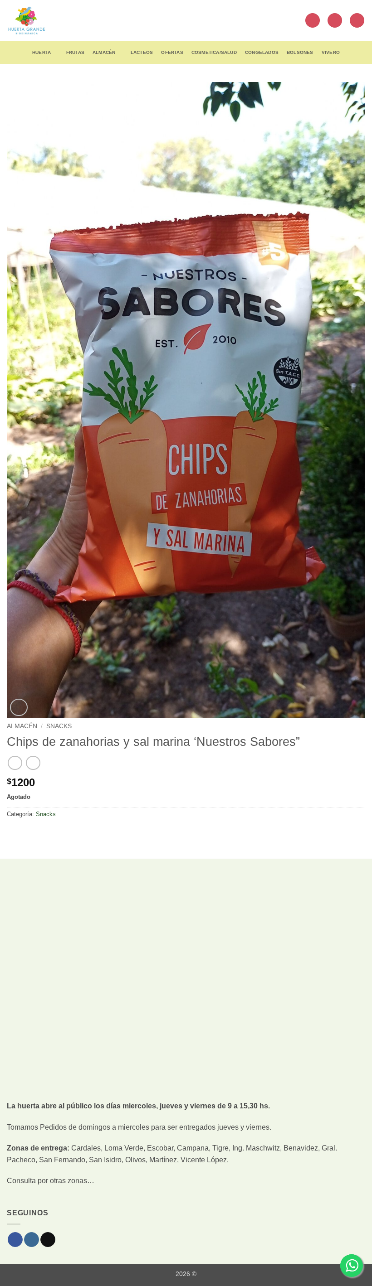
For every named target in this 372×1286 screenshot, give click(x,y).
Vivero (331, 52)
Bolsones (300, 52)
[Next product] (15, 763)
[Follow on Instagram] (31, 1239)
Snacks (59, 726)
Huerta (41, 52)
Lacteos (142, 52)
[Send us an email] (47, 1239)
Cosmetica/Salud (214, 52)
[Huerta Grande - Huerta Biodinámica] (26, 20)
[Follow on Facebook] (15, 1239)
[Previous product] (33, 763)
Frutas (75, 52)
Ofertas (172, 52)
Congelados (262, 52)
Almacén (104, 52)
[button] (312, 20)
